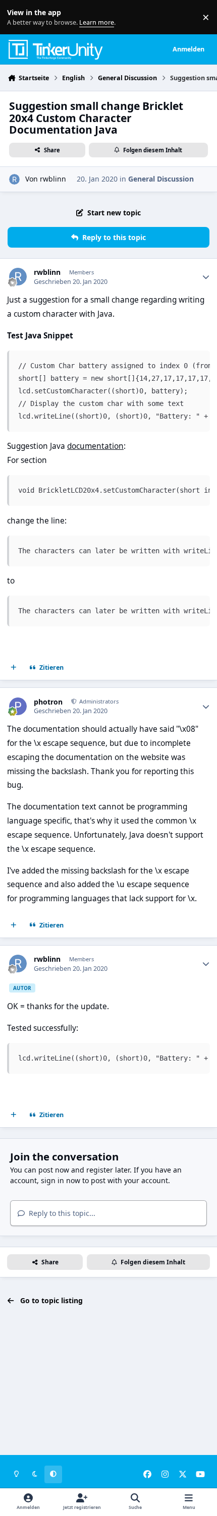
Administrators (98, 701)
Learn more (19, 17)
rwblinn (53, 179)
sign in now (60, 1180)
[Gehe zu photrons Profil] (18, 706)
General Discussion (161, 179)
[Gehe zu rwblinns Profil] (14, 179)
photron (48, 702)
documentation (95, 446)
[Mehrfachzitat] (13, 668)
